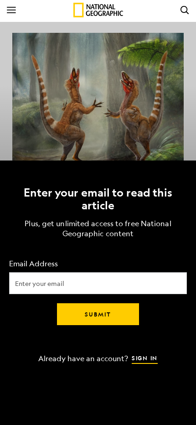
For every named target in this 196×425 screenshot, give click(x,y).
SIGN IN (145, 358)
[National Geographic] (98, 10)
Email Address (33, 263)
